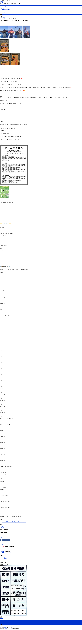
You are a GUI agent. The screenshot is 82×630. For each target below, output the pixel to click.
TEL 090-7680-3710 (3, 532)
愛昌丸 (5, 627)
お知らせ (5, 558)
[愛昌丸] (1, 1)
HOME (3, 15)
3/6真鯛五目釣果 (3, 526)
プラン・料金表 (4, 621)
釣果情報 (3, 17)
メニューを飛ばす (3, 6)
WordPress (5, 628)
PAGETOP (1, 618)
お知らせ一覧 (4, 557)
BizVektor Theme (10, 628)
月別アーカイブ (2, 564)
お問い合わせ (4, 624)
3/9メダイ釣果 (2, 527)
